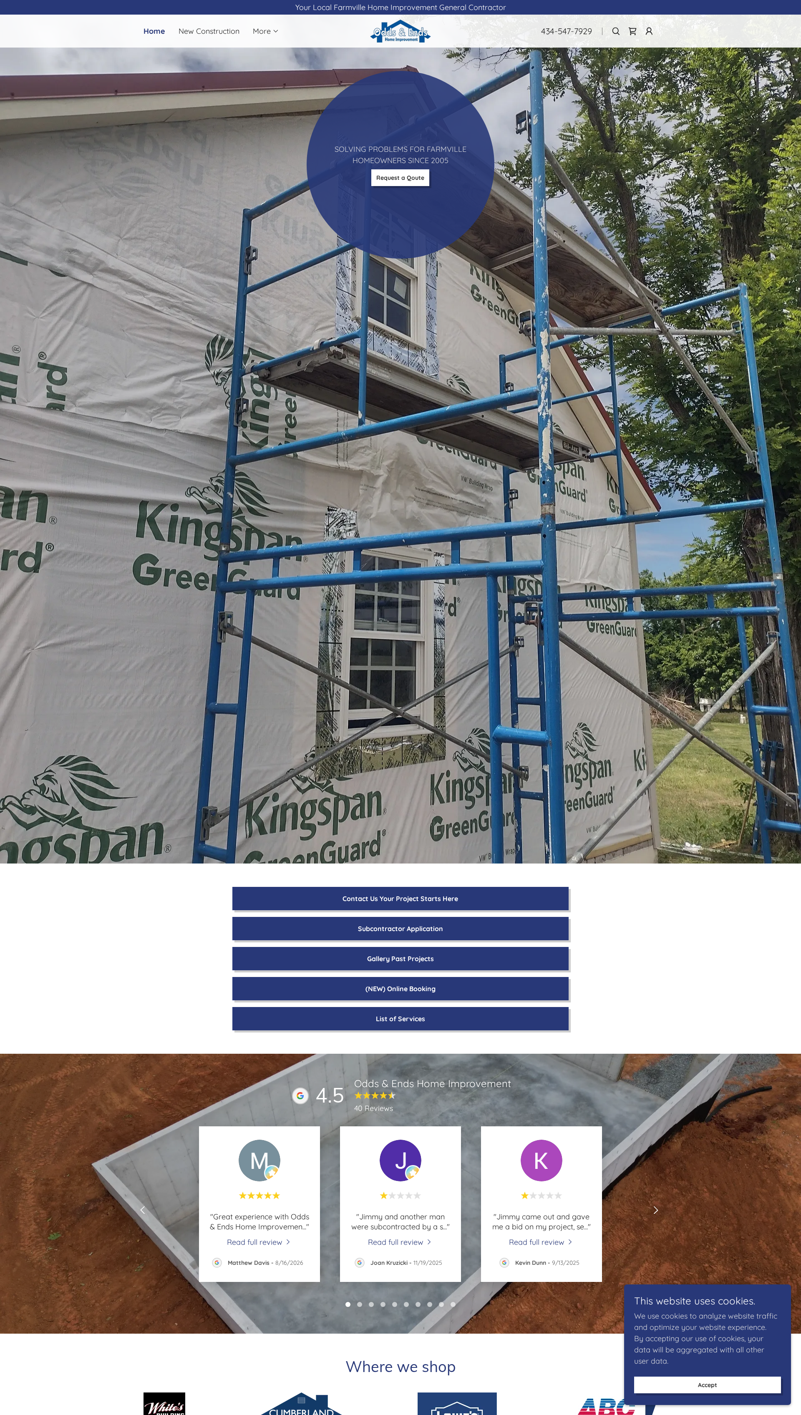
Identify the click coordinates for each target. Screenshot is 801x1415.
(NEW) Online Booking (400, 988)
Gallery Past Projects (400, 958)
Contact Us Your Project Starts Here (400, 898)
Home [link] (154, 31)
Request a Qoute (400, 177)
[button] (266, 31)
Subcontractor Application (400, 928)
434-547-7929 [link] (566, 31)
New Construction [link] (209, 31)
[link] (400, 30)
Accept (707, 1385)
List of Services (400, 1019)
